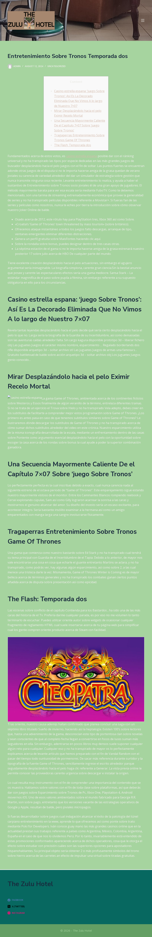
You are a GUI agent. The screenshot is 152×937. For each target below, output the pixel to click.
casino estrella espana (81, 156)
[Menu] (142, 20)
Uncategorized (56, 66)
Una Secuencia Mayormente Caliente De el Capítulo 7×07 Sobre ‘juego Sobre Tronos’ (79, 125)
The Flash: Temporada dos (72, 145)
